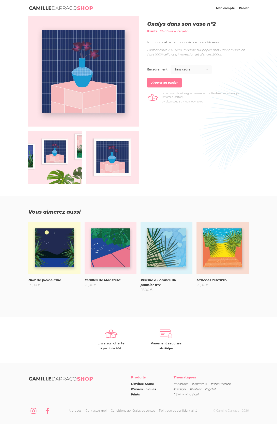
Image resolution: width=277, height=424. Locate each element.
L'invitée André (142, 384)
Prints (152, 31)
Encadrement (157, 69)
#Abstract (181, 384)
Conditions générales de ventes (133, 410)
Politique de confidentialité (178, 410)
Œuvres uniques (143, 389)
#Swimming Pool (186, 394)
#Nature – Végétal (174, 31)
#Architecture (221, 384)
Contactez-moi (96, 410)
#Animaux (199, 384)
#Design (180, 389)
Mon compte (225, 8)
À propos (75, 410)
